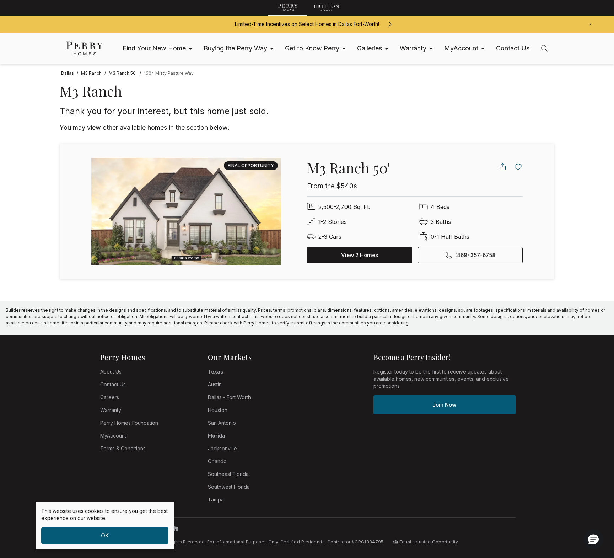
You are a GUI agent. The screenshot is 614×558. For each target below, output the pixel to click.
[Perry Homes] (287, 8)
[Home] (84, 48)
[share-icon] (503, 166)
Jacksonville (222, 448)
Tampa (216, 500)
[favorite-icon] (518, 166)
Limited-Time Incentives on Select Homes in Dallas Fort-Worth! (307, 24)
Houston (217, 410)
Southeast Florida (228, 474)
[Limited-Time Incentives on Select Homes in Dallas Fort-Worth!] (389, 24)
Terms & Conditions (123, 448)
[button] (593, 539)
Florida (216, 436)
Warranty (110, 410)
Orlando (217, 461)
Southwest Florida (229, 487)
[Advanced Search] (544, 48)
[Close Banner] (590, 24)
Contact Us (113, 384)
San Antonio (222, 423)
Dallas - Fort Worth (229, 397)
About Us (111, 372)
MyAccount (113, 436)
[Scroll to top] (592, 513)
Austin (215, 384)
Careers (109, 397)
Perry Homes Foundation (129, 423)
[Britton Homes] (326, 8)
